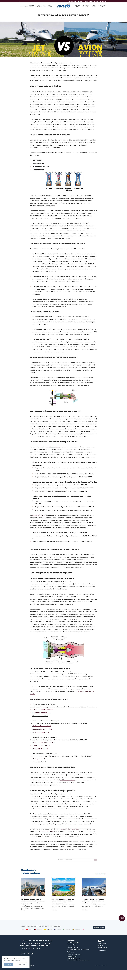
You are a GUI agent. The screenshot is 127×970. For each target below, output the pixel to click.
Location (24, 6)
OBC (49, 6)
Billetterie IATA (70, 953)
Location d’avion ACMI (72, 947)
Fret (44, 6)
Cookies (32, 965)
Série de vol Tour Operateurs (74, 954)
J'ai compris (9, 964)
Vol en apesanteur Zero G (73, 958)
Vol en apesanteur (102, 6)
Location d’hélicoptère (72, 946)
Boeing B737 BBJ (39, 759)
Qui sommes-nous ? (72, 1)
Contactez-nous (105, 1)
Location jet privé (71, 944)
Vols (94, 6)
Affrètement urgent (72, 956)
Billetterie (77, 6)
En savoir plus (22, 964)
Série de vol (85, 6)
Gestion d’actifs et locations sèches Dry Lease (78, 960)
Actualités (91, 1)
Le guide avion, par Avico (83, 1)
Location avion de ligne (73, 942)
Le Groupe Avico (97, 1)
